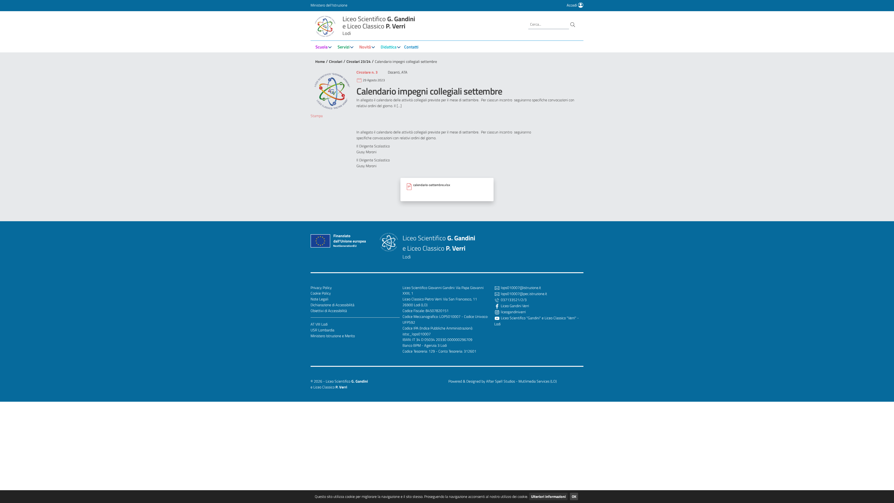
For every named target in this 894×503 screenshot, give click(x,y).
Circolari (335, 61)
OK (574, 496)
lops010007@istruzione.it (520, 287)
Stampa (317, 116)
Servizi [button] (343, 47)
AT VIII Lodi (319, 324)
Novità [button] (365, 47)
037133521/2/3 (513, 299)
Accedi (572, 5)
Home (320, 61)
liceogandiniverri (513, 312)
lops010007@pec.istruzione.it (523, 293)
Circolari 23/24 (358, 61)
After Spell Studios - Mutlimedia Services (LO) (521, 381)
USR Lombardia (322, 330)
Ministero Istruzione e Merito (333, 336)
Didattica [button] (388, 47)
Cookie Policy (321, 293)
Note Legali (319, 299)
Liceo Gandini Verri (514, 306)
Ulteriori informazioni (548, 496)
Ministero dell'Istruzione (329, 5)
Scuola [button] (321, 47)
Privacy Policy (321, 287)
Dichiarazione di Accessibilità (332, 305)
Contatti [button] (411, 47)
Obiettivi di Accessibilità (329, 310)
